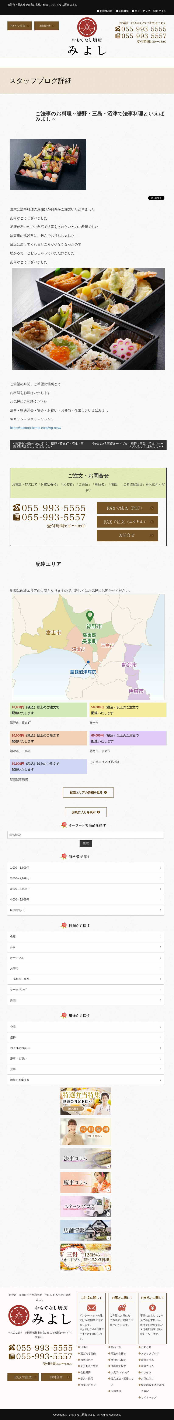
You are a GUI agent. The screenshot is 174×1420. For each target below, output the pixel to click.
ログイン (161, 11)
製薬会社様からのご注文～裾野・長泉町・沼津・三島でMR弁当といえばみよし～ (48, 445)
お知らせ (146, 1347)
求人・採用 (106, 63)
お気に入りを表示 (84, 812)
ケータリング (18, 989)
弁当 (13, 947)
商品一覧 (116, 1347)
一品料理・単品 (19, 979)
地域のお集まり (19, 1079)
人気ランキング (120, 1372)
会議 (13, 1026)
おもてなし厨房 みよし (82, 1414)
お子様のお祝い (19, 1048)
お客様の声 (106, 11)
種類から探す (118, 1359)
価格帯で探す (118, 1366)
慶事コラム (147, 1359)
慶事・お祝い (18, 1058)
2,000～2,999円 (19, 878)
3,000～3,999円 (19, 889)
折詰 (40, 63)
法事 (13, 1069)
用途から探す (118, 1353)
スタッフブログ (150, 1353)
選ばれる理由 (80, 63)
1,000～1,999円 (19, 867)
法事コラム (147, 1366)
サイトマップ (142, 11)
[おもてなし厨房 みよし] (87, 36)
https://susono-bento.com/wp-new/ (35, 428)
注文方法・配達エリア (131, 63)
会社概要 (123, 11)
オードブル (55, 63)
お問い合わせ (88, 1384)
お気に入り (147, 1378)
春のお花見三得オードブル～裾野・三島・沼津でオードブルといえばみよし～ (127, 445)
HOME (14, 63)
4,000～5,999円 (19, 899)
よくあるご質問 (157, 63)
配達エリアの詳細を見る (86, 792)
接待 (13, 1037)
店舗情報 (116, 1391)
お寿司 (14, 968)
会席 (28, 63)
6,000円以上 (17, 910)
